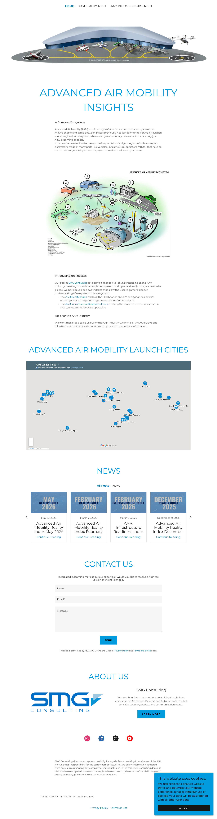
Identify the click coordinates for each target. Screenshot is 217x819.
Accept (184, 808)
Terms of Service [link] (142, 650)
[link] (49, 517)
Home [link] (69, 6)
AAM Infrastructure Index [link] (131, 6)
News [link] (116, 485)
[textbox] (108, 588)
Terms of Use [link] (119, 808)
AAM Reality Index (76, 297)
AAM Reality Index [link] (92, 6)
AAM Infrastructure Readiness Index (86, 304)
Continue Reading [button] (49, 537)
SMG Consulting (78, 282)
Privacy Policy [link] (121, 650)
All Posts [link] (103, 485)
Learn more (151, 714)
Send (108, 640)
